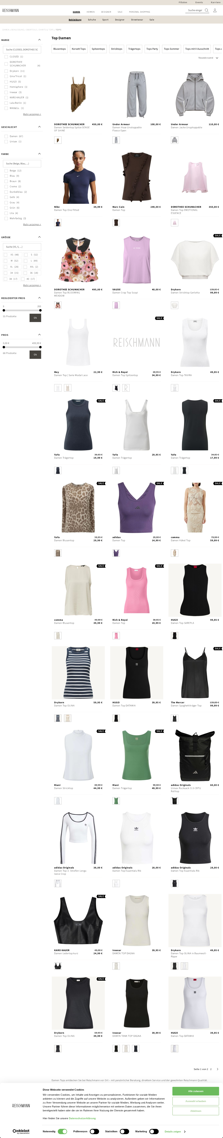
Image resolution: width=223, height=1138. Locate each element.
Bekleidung (17, 29)
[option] (58, 140)
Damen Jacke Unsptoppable (186, 127)
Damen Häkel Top (181, 540)
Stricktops (116, 49)
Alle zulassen (195, 1091)
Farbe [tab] (5, 154)
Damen (5, 29)
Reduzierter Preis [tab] (13, 298)
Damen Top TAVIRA (181, 375)
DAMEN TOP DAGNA (123, 953)
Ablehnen (195, 1111)
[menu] (111, 12)
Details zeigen (173, 1131)
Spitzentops (98, 49)
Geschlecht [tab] (9, 127)
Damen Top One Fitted (66, 210)
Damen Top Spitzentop (125, 375)
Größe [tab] (6, 237)
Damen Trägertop (63, 458)
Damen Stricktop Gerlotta (185, 292)
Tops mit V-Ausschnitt (197, 49)
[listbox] (78, 140)
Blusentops (59, 49)
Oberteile (31, 29)
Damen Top (118, 210)
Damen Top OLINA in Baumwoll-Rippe (189, 955)
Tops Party (152, 49)
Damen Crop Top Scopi (125, 292)
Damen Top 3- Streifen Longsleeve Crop (70, 872)
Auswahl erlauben (195, 1101)
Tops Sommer (171, 49)
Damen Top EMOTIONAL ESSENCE (184, 211)
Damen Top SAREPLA (182, 623)
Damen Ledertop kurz (66, 953)
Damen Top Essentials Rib (126, 871)
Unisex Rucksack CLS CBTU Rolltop (186, 790)
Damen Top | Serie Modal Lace (71, 375)
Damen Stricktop (63, 788)
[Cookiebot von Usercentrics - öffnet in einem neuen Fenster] (21, 1131)
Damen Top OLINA (64, 705)
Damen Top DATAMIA (123, 705)
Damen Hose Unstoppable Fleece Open (127, 129)
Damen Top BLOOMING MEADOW (67, 294)
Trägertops (134, 49)
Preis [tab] (4, 335)
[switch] (94, 1131)
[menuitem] (76, 12)
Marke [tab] (5, 40)
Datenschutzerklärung (82, 1118)
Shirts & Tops (46, 29)
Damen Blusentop (64, 540)
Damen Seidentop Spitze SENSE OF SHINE (72, 129)
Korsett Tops (79, 49)
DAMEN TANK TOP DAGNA (126, 1036)
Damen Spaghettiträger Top (186, 705)
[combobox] (197, 10)
